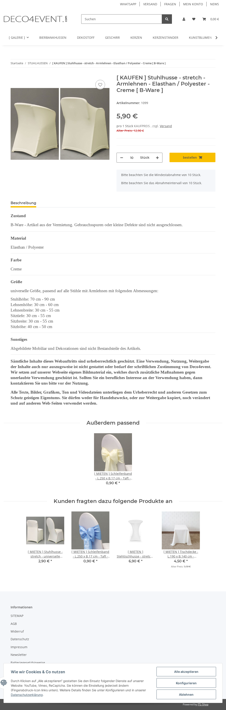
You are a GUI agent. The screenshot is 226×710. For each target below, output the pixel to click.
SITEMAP (17, 616)
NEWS (214, 4)
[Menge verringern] (121, 157)
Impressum (19, 647)
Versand (166, 126)
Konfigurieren (186, 683)
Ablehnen (186, 694)
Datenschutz (20, 639)
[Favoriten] (194, 19)
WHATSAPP (128, 4)
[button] (184, 19)
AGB (14, 624)
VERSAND (150, 4)
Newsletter (19, 655)
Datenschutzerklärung (27, 695)
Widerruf (17, 631)
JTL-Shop (203, 704)
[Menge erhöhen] (157, 157)
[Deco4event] (35, 19)
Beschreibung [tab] (23, 203)
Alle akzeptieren (186, 671)
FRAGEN (170, 4)
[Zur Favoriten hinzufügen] (100, 85)
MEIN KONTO (193, 4)
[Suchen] (167, 19)
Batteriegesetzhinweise (28, 662)
